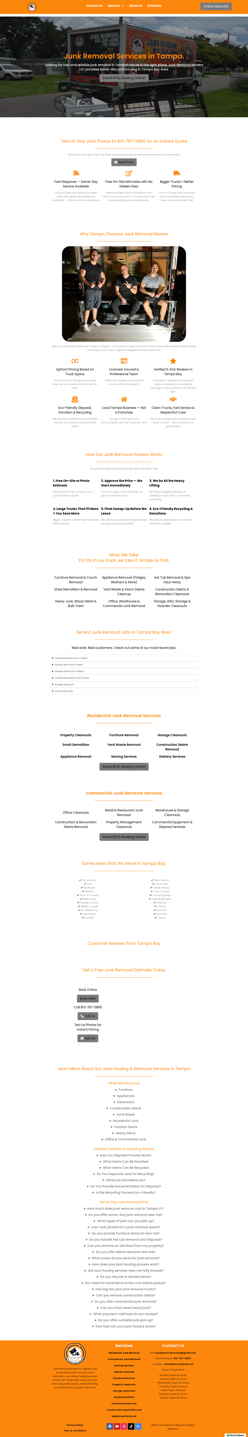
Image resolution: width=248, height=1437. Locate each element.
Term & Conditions (75, 1430)
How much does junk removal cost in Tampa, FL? (125, 1208)
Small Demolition (75, 745)
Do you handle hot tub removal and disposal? (125, 1239)
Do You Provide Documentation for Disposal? (125, 1186)
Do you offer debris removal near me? (126, 1252)
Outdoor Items (125, 1127)
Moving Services (124, 756)
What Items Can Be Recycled (126, 1167)
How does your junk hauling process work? (125, 1264)
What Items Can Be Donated (125, 1161)
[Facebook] (110, 1426)
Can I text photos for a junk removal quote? (125, 1227)
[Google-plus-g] (138, 1426)
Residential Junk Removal (124, 1352)
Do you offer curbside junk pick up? (125, 1320)
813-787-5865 (182, 1358)
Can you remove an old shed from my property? (125, 1245)
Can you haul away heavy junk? (125, 1307)
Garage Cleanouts (172, 735)
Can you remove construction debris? (125, 1295)
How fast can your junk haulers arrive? (126, 1326)
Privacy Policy (75, 1425)
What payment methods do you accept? (125, 1314)
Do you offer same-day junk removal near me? (125, 1214)
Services (114, 6)
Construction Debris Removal (124, 1409)
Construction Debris (125, 1108)
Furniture (126, 1089)
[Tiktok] (131, 1426)
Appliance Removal (75, 756)
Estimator (155, 6)
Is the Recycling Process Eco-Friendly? (126, 1192)
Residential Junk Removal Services (124, 716)
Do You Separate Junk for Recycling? (125, 1174)
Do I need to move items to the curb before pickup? (125, 1283)
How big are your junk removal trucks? (125, 1289)
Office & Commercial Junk (125, 1139)
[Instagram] (124, 1426)
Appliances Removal (124, 1416)
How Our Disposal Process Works (125, 1155)
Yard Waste (125, 1114)
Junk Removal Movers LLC (178, 1364)
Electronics (125, 1102)
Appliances (126, 1096)
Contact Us (94, 6)
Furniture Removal (123, 735)
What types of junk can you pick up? (125, 1221)
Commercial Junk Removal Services (124, 793)
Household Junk (125, 1120)
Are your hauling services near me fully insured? (125, 1270)
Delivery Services (172, 756)
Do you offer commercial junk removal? (126, 1301)
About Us (135, 6)
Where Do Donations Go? (125, 1180)
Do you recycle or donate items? (125, 1276)
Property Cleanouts (75, 735)
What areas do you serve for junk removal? (126, 1258)
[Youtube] (117, 1426)
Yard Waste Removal (124, 745)
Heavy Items (125, 1133)
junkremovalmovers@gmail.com (176, 1352)
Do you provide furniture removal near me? (126, 1233)
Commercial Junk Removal (124, 1359)
